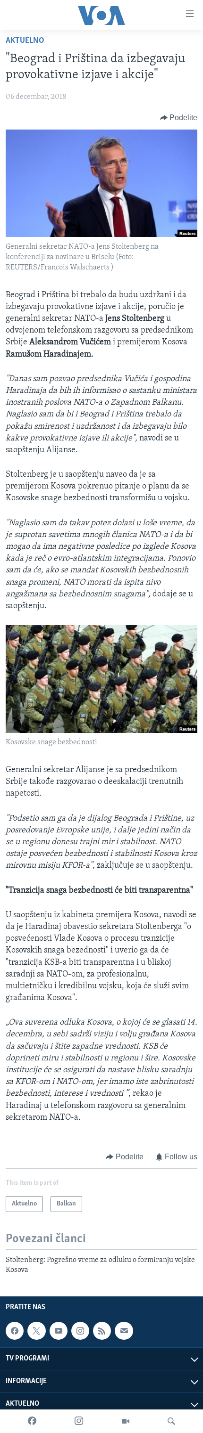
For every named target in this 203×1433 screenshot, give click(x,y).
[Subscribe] (124, 1331)
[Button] (179, 118)
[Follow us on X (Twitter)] (36, 1331)
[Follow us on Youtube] (59, 1331)
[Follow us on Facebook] (15, 1331)
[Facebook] (32, 1421)
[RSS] (102, 1331)
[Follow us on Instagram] (80, 1331)
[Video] (125, 1421)
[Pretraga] (171, 1421)
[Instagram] (78, 1421)
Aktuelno (25, 41)
